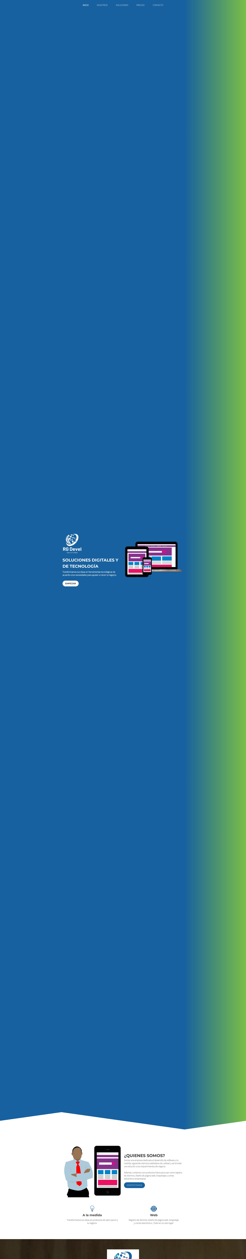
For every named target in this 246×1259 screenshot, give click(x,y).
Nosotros (102, 5)
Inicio (86, 5)
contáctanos (134, 1185)
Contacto (158, 5)
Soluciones (122, 5)
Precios (140, 5)
